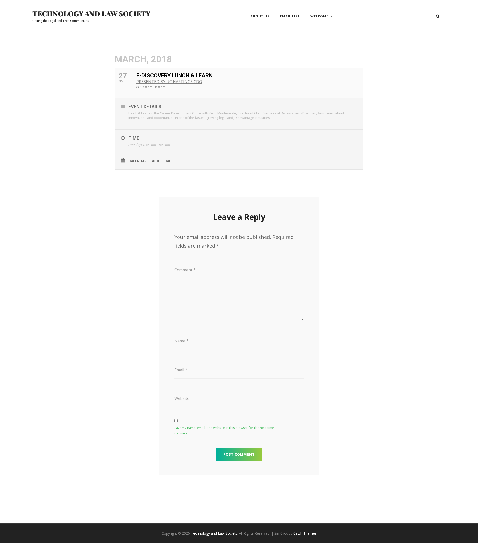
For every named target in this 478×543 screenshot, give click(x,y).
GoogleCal (160, 161)
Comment (185, 270)
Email (180, 370)
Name (181, 341)
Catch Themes (305, 533)
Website (181, 398)
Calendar (137, 161)
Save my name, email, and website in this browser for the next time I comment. (225, 431)
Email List (290, 16)
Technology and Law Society (91, 13)
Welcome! (320, 16)
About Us (260, 16)
